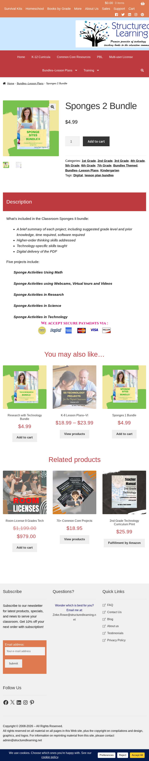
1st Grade (89, 161)
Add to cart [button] (25, 437)
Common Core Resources (73, 57)
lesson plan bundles (99, 175)
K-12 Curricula (41, 57)
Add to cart (96, 141)
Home (21, 57)
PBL (100, 57)
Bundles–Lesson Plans (57, 70)
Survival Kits (13, 9)
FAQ (110, 605)
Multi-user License (121, 57)
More (78, 9)
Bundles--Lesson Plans (30, 83)
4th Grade (137, 161)
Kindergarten (109, 170)
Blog (110, 619)
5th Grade (72, 165)
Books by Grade (59, 9)
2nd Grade (105, 161)
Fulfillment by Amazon (124, 543)
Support (119, 9)
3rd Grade (121, 161)
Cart (131, 9)
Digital (78, 175)
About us (113, 626)
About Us (91, 9)
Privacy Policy (116, 640)
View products (74, 434)
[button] (52, 106)
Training (89, 70)
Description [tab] (19, 202)
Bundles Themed (125, 165)
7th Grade (104, 165)
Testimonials (115, 633)
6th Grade (88, 165)
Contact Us (114, 612)
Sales (106, 9)
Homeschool (35, 9)
